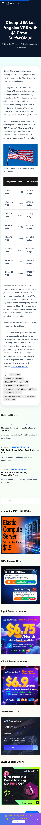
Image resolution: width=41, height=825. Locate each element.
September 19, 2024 (11, 44)
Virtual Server (30, 396)
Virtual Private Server (12, 393)
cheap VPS (24, 382)
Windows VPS (10, 400)
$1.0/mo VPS (15, 375)
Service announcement (31, 44)
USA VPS (32, 389)
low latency (9, 389)
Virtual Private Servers (13, 396)
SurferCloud (21, 389)
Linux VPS (8, 385)
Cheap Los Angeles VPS (13, 378)
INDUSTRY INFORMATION (19, 447)
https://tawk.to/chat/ (19, 366)
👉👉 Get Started (18, 822)
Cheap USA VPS (11, 382)
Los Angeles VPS (21, 385)
